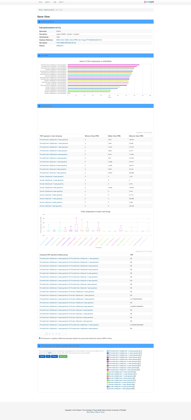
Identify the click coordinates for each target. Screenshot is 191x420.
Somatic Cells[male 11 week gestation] (51, 198)
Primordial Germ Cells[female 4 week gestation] (53, 151)
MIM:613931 (60, 40)
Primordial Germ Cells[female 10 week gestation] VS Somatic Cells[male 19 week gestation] (66, 317)
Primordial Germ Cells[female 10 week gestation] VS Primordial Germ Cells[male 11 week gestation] (69, 277)
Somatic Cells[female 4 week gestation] (51, 187)
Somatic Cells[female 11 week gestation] (51, 180)
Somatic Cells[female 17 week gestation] (51, 184)
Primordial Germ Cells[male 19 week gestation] (53, 165)
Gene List (63, 356)
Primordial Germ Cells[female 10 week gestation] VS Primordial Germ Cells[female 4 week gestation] (69, 266)
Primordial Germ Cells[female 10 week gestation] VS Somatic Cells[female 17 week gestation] (67, 299)
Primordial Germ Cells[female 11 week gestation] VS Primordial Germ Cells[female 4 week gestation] (69, 328)
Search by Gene (49, 10)
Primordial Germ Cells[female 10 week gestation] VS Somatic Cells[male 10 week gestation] (66, 310)
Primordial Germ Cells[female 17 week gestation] (54, 147)
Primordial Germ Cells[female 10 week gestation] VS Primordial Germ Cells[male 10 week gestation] (69, 273)
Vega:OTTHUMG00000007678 (92, 40)
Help (55, 2)
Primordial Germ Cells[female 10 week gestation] (54, 140)
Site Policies (90, 412)
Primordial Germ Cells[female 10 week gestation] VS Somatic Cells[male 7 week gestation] (66, 321)
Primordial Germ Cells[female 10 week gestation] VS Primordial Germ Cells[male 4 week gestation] (68, 284)
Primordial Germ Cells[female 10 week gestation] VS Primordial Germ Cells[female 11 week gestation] (69, 258)
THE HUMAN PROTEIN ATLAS (66, 43)
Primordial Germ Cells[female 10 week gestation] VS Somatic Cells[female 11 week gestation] (67, 295)
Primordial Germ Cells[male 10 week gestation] (53, 158)
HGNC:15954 (69, 40)
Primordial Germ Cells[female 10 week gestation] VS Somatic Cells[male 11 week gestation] (66, 314)
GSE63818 (59, 46)
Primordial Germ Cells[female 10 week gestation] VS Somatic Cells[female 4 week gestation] (66, 303)
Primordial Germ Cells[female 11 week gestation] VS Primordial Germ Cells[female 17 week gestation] (69, 325)
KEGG (42, 356)
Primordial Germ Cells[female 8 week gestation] (53, 154)
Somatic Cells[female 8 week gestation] (51, 191)
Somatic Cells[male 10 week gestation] (51, 195)
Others (54, 356)
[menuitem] (40, 2)
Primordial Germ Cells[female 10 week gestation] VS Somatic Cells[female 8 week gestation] (66, 306)
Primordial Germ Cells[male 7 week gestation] (53, 173)
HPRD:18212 (78, 40)
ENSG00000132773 (52, 27)
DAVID (50, 353)
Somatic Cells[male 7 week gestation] (51, 206)
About (61, 2)
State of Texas (99, 412)
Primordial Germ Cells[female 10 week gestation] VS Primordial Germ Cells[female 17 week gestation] (69, 262)
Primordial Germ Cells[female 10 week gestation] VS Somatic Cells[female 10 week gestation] (67, 292)
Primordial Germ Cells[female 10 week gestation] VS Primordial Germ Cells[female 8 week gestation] (69, 269)
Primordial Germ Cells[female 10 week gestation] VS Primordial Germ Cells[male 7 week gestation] (68, 288)
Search (47, 2)
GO (48, 356)
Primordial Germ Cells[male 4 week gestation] (53, 169)
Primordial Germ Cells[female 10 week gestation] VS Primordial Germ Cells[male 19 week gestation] (69, 280)
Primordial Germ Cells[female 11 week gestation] (54, 143)
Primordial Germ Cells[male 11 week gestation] (53, 162)
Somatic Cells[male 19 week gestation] (51, 202)
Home (40, 2)
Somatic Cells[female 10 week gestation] (51, 176)
